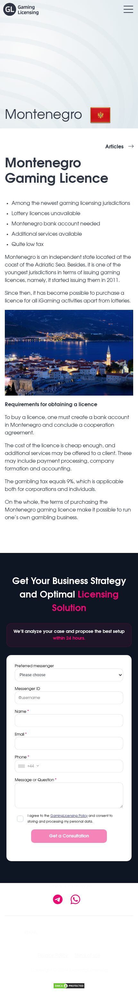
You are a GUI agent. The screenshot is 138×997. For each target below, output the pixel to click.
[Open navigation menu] (128, 9)
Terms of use (87, 955)
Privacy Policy (53, 955)
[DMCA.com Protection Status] (69, 985)
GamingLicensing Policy (69, 816)
